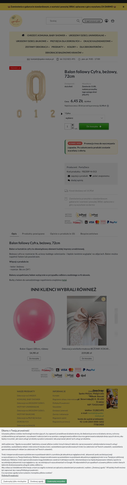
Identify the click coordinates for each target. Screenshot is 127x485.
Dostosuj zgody (36, 481)
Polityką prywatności (29, 470)
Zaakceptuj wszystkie (56, 481)
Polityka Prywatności (10, 475)
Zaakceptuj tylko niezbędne (14, 481)
